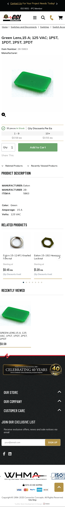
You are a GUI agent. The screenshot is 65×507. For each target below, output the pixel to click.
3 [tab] (29, 282)
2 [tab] (26, 282)
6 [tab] (38, 282)
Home (5, 27)
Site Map (32, 500)
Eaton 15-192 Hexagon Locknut (47, 257)
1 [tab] (23, 282)
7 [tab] (41, 282)
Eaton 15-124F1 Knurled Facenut (17, 257)
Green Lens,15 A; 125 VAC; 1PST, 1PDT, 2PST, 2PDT (13, 335)
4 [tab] (32, 282)
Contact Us (16, 3)
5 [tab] (35, 282)
